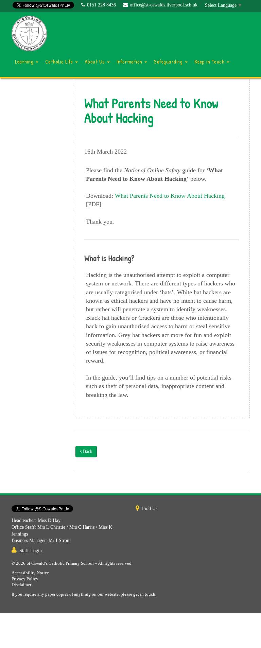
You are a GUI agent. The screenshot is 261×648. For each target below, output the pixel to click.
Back (87, 451)
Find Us (149, 508)
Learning (25, 61)
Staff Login (30, 550)
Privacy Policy (25, 579)
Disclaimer (21, 584)
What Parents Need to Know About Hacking (170, 195)
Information (130, 61)
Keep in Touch (210, 61)
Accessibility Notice (30, 573)
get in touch (144, 594)
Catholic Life (59, 61)
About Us (96, 61)
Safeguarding (169, 61)
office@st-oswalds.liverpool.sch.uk (163, 4)
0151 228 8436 (101, 4)
